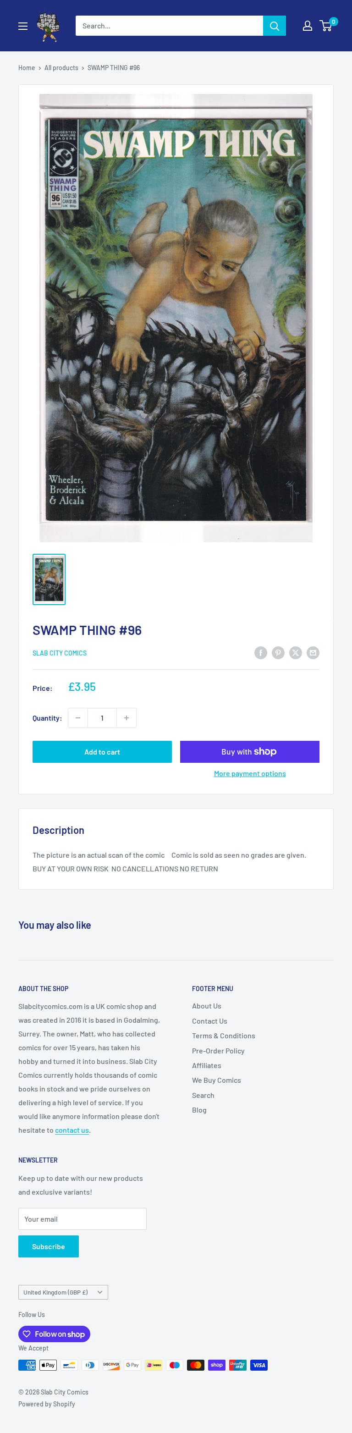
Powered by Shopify (46, 1404)
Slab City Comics (60, 653)
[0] (326, 25)
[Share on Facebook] (260, 652)
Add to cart (102, 751)
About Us (206, 1005)
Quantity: (47, 717)
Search (203, 1095)
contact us (72, 1129)
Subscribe (48, 1246)
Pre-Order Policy (218, 1050)
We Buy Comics (216, 1079)
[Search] (274, 26)
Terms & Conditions (223, 1035)
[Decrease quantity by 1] (78, 718)
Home (26, 68)
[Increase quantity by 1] (126, 718)
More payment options (250, 773)
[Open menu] (23, 26)
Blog (199, 1109)
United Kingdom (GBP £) (55, 1292)
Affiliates (206, 1065)
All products (61, 68)
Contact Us (209, 1020)
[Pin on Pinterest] (278, 652)
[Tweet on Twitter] (295, 652)
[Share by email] (313, 652)
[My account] (307, 26)
